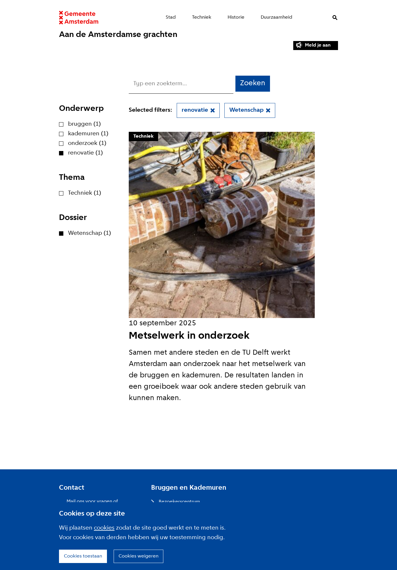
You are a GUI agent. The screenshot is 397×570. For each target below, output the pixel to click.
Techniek (201, 17)
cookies (104, 528)
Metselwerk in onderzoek (189, 336)
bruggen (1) (84, 124)
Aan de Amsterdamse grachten (118, 35)
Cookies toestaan (83, 556)
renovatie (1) (85, 153)
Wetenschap (246, 110)
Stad (171, 17)
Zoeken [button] (252, 83)
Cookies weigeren (138, 556)
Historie (236, 17)
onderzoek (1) (87, 143)
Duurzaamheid (276, 17)
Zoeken (335, 18)
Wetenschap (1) (89, 233)
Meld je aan (318, 45)
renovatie (195, 110)
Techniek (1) (84, 193)
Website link (78, 17)
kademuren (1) (88, 134)
